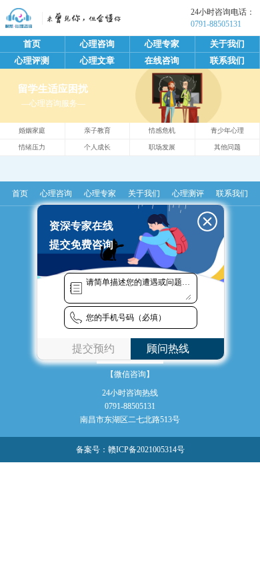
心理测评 (188, 193)
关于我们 (227, 44)
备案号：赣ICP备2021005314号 (130, 449)
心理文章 (97, 60)
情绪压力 (32, 147)
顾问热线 (168, 348)
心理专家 (162, 44)
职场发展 (162, 147)
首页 (32, 44)
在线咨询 (162, 60)
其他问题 (227, 147)
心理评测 (32, 60)
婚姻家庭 (32, 130)
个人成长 (97, 147)
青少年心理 (227, 130)
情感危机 (162, 130)
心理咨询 (97, 44)
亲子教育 (97, 130)
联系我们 (227, 60)
